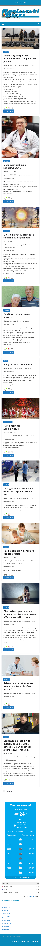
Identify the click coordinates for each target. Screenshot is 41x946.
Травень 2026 (6, 917)
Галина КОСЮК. (24, 321)
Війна (5, 360)
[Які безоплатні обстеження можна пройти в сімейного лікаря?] (20, 665)
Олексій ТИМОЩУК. (25, 368)
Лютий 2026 (5, 926)
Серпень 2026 (6, 907)
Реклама (35, 941)
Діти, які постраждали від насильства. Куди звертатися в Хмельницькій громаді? (19, 614)
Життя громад (8, 422)
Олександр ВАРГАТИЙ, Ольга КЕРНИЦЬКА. (20, 436)
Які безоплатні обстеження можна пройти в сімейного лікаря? (18, 686)
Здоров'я (6, 161)
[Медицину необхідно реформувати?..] (20, 137)
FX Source (32, 896)
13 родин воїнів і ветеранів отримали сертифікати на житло (18, 491)
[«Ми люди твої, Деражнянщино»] (20, 408)
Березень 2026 (6, 923)
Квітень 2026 (6, 920)
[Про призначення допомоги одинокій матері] (20, 533)
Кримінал (6, 231)
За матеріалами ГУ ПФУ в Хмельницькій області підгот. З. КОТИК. (19, 562)
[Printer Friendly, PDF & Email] (8, 108)
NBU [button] (37, 896)
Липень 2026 (6, 910)
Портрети (6, 310)
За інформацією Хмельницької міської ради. (21, 757)
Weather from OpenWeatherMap (20, 877)
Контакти (15, 941)
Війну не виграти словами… (18, 364)
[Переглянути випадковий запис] (38, 24)
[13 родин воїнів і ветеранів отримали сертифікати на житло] (20, 471)
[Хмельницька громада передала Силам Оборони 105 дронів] (20, 38)
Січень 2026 (5, 929)
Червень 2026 (6, 914)
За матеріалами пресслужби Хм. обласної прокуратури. (19, 246)
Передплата (25, 941)
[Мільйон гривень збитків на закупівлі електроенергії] (20, 217)
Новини (6, 52)
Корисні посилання (11, 901)
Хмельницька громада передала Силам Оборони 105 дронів (19, 58)
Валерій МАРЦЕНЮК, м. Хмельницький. (19, 175)
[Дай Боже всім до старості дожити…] (20, 296)
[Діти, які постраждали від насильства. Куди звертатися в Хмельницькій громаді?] (20, 593)
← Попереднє (7, 791)
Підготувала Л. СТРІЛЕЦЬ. (27, 65)
